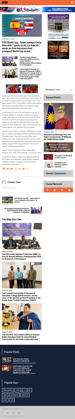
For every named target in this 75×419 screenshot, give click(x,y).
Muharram (14, 395)
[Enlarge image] (67, 17)
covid (18, 390)
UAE (12, 400)
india (5, 395)
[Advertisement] (58, 73)
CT (24, 390)
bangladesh (7, 390)
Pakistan (25, 395)
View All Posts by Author (8, 187)
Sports (3, 173)
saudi (5, 400)
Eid (30, 390)
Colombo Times (14, 182)
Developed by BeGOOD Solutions (13, 416)
